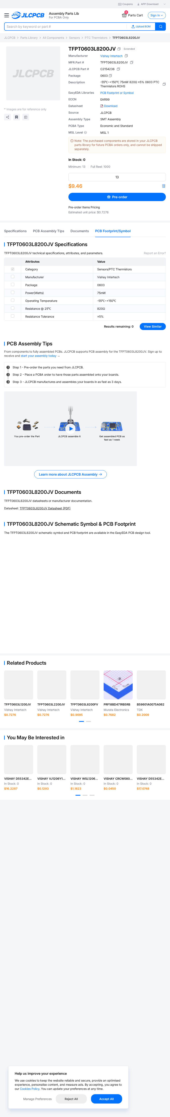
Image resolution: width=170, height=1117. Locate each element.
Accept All (106, 1099)
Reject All (71, 1099)
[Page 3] (92, 795)
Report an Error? (155, 253)
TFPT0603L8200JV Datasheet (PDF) (45, 508)
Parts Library (29, 37)
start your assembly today (38, 355)
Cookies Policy (29, 1088)
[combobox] (65, 26)
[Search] (160, 26)
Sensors (74, 37)
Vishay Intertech (111, 56)
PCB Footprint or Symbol (117, 93)
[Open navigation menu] (6, 15)
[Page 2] (88, 721)
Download (111, 106)
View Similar (153, 326)
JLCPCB (9, 37)
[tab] (15, 231)
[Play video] (70, 429)
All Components (53, 37)
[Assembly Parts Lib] (28, 15)
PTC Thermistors (96, 37)
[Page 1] (81, 721)
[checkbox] (12, 269)
